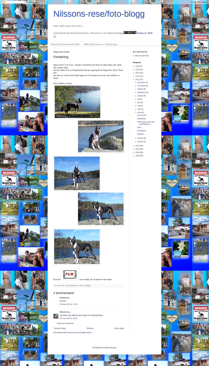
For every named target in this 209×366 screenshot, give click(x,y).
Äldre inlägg (119, 328)
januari (140, 142)
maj (139, 106)
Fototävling (141, 119)
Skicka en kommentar (65, 323)
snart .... (140, 127)
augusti (140, 96)
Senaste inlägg (60, 328)
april (139, 109)
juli (138, 99)
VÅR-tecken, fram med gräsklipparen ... (146, 123)
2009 (137, 152)
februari (140, 138)
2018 (137, 70)
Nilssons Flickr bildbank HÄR (65, 44)
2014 (137, 73)
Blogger (113, 348)
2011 (137, 146)
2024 (137, 66)
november (141, 86)
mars (139, 112)
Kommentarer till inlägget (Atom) (79, 333)
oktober (140, 89)
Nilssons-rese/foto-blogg (99, 14)
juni (139, 102)
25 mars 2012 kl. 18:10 (68, 318)
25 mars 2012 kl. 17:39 (68, 304)
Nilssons (63, 312)
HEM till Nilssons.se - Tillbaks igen (100, 44)
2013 (137, 76)
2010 (137, 149)
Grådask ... (141, 134)
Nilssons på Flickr (142, 56)
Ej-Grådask (141, 131)
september (141, 92)
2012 (137, 79)
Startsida (90, 328)
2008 (137, 156)
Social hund (141, 115)
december (141, 82)
